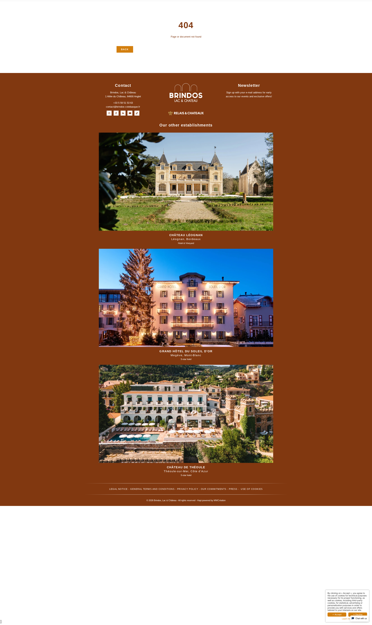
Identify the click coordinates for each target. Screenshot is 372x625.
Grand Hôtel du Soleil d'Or (185, 351)
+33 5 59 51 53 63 (123, 102)
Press (233, 489)
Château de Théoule (186, 467)
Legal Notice (118, 489)
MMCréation (220, 500)
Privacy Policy (187, 489)
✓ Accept (336, 614)
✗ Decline (357, 614)
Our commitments (213, 489)
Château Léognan (186, 235)
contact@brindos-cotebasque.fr (123, 106)
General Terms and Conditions (152, 489)
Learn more (347, 619)
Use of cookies (252, 489)
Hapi (199, 500)
